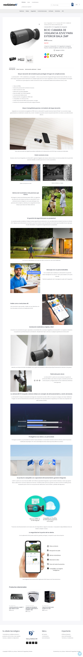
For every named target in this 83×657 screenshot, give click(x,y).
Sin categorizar (63, 27)
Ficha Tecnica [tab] (20, 69)
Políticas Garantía (66, 634)
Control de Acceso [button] (42, 11)
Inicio (28, 2)
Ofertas (24, 2)
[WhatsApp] (33, 643)
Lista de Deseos (46, 638)
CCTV (54, 23)
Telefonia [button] (21, 11)
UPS (63, 11)
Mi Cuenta (44, 634)
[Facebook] (27, 643)
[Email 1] (36, 643)
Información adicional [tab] (30, 69)
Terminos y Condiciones (67, 638)
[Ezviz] (54, 55)
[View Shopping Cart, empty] (72, 4)
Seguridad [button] (33, 11)
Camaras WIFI (59, 23)
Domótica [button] (57, 11)
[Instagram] (30, 643)
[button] (39, 24)
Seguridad (49, 23)
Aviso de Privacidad (66, 636)
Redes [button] (27, 11)
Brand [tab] (39, 69)
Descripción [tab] (12, 69)
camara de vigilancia (53, 47)
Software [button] (51, 11)
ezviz (66, 47)
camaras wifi (61, 47)
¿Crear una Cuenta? (26, 6)
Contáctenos (35, 2)
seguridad (69, 47)
